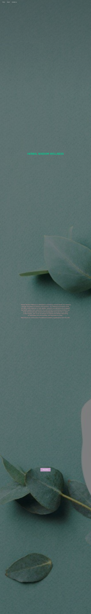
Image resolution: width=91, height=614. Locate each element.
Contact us (14, 2)
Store (3, 2)
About (8, 2)
